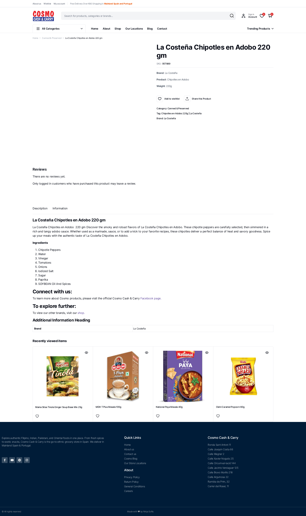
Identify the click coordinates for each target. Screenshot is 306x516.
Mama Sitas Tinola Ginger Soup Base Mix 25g (58, 392)
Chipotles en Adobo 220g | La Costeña (181, 113)
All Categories (51, 28)
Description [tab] (40, 208)
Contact (162, 28)
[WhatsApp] (301, 261)
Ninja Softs (148, 511)
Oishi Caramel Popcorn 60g (230, 392)
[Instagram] (27, 460)
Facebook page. (150, 298)
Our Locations (134, 28)
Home (94, 28)
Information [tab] (60, 208)
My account (59, 3)
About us (37, 3)
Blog (150, 28)
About (106, 28)
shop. (81, 313)
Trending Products (258, 28)
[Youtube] (12, 460)
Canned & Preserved (51, 38)
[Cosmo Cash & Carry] (43, 16)
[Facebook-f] (5, 460)
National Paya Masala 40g (169, 392)
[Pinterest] (19, 460)
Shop (118, 28)
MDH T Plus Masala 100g (108, 392)
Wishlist (47, 3)
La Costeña (170, 118)
